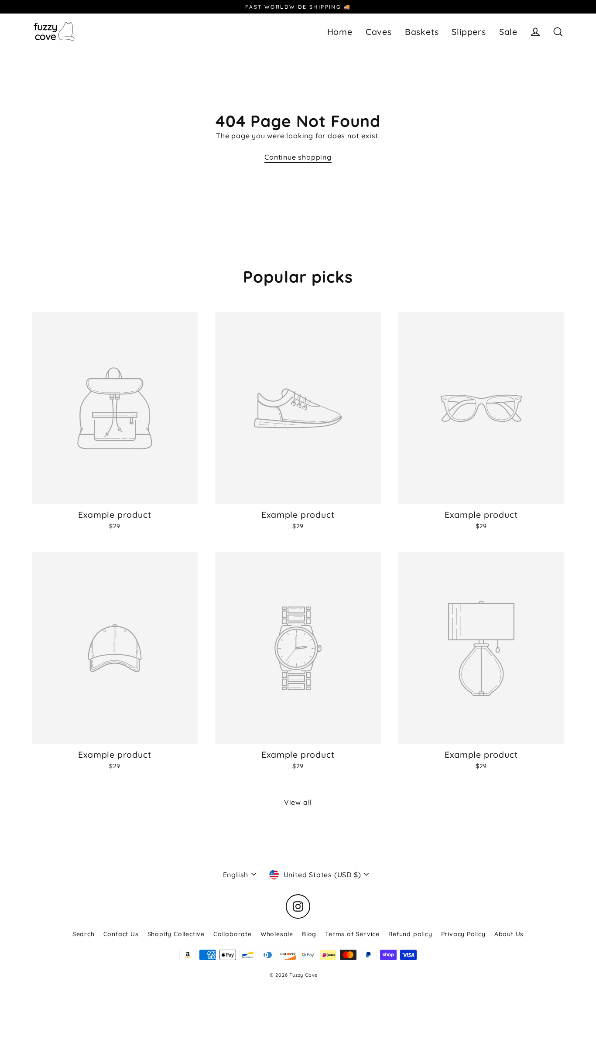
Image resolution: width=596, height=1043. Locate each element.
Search (83, 934)
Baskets (422, 31)
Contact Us (121, 934)
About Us (509, 934)
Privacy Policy (463, 934)
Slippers (469, 31)
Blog (309, 934)
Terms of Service (352, 934)
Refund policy (410, 934)
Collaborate (232, 934)
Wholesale (276, 934)
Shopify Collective (176, 934)
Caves (379, 31)
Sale (508, 31)
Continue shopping (298, 157)
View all (298, 802)
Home (340, 31)
